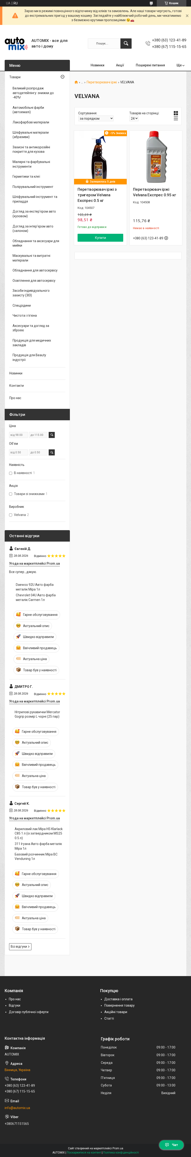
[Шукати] (126, 43)
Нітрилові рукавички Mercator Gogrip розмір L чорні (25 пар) (37, 714)
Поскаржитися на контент (84, 1152)
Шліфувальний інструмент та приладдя (35, 199)
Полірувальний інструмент (33, 187)
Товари (14, 77)
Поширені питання (150, 65)
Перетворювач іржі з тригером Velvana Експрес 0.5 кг (97, 195)
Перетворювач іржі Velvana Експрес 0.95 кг (154, 192)
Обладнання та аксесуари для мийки (36, 243)
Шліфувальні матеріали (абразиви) (31, 135)
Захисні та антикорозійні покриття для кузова (31, 149)
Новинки (97, 65)
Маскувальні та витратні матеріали (31, 258)
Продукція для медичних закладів (32, 343)
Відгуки (14, 1005)
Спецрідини (22, 305)
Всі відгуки (19, 946)
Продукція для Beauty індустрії (29, 357)
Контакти (16, 385)
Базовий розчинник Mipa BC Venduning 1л (36, 856)
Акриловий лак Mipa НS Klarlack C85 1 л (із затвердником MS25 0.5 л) (39, 833)
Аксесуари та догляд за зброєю (31, 328)
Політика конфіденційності (121, 1152)
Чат (175, 1145)
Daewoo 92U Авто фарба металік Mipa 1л (35, 587)
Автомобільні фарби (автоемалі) (28, 110)
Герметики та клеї (26, 176)
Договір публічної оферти (28, 1012)
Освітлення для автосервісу (34, 280)
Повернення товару (119, 1005)
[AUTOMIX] (16, 43)
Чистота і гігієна (25, 315)
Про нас (15, 398)
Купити (100, 238)
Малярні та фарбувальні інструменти (31, 164)
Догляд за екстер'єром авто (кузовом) (34, 214)
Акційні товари (115, 1012)
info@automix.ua (17, 1108)
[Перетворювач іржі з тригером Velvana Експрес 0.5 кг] (100, 157)
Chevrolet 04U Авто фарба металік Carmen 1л (36, 597)
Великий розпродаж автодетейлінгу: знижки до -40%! (33, 92)
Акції (120, 65)
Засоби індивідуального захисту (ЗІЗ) (31, 293)
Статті (109, 1018)
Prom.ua (118, 1148)
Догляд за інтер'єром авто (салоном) (33, 228)
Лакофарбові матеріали (31, 122)
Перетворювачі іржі (102, 82)
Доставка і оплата (118, 999)
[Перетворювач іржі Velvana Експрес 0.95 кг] (156, 157)
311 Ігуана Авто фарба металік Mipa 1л (38, 846)
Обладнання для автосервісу (35, 270)
